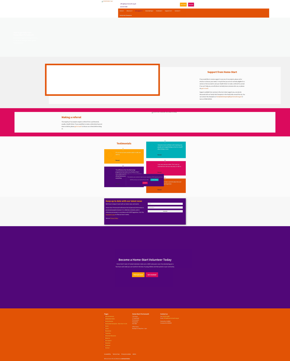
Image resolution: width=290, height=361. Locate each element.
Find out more (138, 275)
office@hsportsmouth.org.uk (128, 4)
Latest (107, 328)
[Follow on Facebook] (156, 4)
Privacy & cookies (126, 354)
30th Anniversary (109, 316)
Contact (177, 11)
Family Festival (109, 321)
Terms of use (116, 354)
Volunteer (107, 343)
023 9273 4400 (123, 6)
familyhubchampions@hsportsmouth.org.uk (229, 97)
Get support (138, 11)
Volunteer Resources (110, 335)
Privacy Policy (114, 218)
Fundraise (158, 11)
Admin (134, 354)
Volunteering (148, 11)
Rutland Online (126, 358)
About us (129, 11)
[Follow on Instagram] (162, 4)
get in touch (204, 88)
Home (121, 11)
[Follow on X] (159, 4)
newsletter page (110, 214)
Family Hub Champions (126, 15)
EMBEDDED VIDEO (110, 319)
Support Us (168, 11)
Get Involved (152, 275)
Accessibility (107, 354)
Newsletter (108, 331)
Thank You (108, 333)
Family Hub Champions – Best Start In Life (116, 323)
